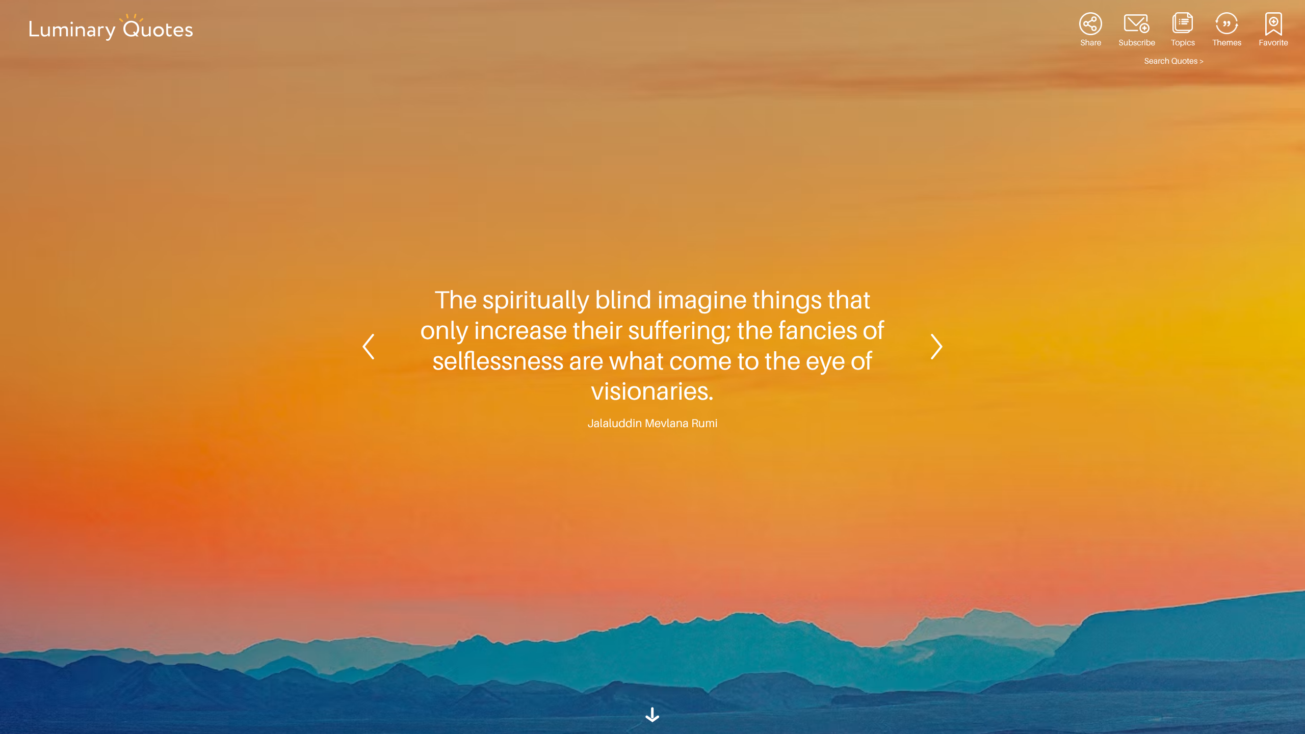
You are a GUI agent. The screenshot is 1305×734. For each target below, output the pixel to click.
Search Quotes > (1174, 61)
